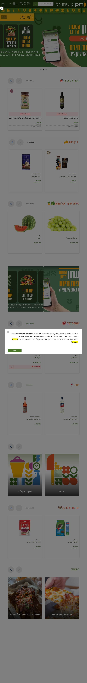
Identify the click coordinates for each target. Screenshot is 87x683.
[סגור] (8, 332)
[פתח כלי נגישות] (2, 8)
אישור (14, 350)
